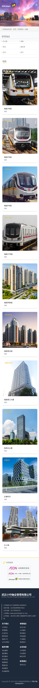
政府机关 (23, 642)
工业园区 (23, 639)
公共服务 (23, 630)
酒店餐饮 (5, 653)
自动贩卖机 (5, 671)
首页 (14, 29)
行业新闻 (23, 653)
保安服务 (5, 656)
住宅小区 (23, 627)
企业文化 (5, 633)
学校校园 (23, 636)
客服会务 (5, 665)
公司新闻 (23, 650)
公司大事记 (5, 642)
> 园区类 (22, 47)
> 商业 (4, 47)
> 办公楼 (4, 41)
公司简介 (5, 627)
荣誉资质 (5, 636)
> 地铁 (21, 41)
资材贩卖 (5, 668)
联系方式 (23, 665)
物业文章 (23, 656)
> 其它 (21, 52)
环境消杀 (5, 659)
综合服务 (5, 650)
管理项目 (21, 29)
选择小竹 (5, 639)
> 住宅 (4, 52)
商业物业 (23, 633)
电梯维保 (5, 662)
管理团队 (5, 630)
